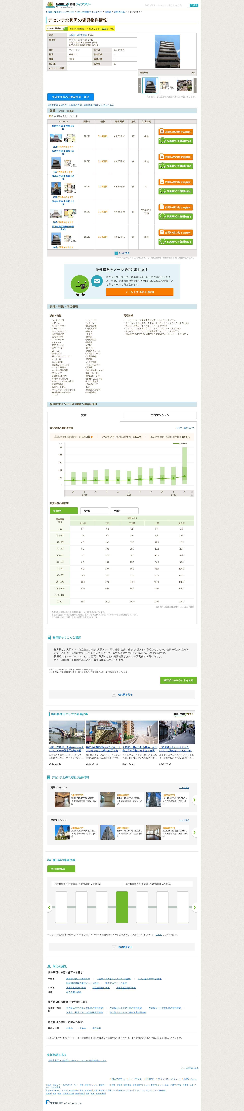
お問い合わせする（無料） (175, 131)
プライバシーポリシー (169, 1079)
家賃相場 (127, 1085)
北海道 (48, 1093)
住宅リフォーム (60, 1090)
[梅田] (122, 907)
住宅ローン (112, 1090)
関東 (59, 1093)
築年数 (87, 511)
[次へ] (194, 800)
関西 (82, 1093)
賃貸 (104, 28)
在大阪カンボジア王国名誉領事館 (126, 1008)
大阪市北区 (119, 12)
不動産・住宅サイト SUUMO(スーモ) (61, 1085)
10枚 (55, 247)
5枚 (55, 172)
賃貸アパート (104, 1085)
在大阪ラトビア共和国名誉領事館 (165, 1008)
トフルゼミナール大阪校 (150, 979)
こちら (159, 934)
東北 (54, 1093)
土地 (192, 1085)
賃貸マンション (91, 1085)
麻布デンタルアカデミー (78, 979)
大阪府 (108, 12)
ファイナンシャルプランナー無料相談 (150, 1090)
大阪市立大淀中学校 (126, 987)
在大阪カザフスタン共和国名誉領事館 (84, 1008)
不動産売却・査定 (76, 1090)
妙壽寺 (69, 1028)
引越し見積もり (100, 1090)
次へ (194, 907)
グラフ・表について (185, 428)
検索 (195, 5)
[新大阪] (61, 907)
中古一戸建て (182, 1085)
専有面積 (57, 511)
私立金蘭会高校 (73, 992)
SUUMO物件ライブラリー (89, 12)
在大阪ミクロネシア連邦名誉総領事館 (128, 1012)
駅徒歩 (117, 511)
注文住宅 (49, 1090)
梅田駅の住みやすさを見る (178, 680)
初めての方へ (118, 1079)
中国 (92, 1093)
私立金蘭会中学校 (101, 987)
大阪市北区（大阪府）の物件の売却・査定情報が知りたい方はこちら (80, 105)
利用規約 (150, 1079)
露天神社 (97, 1028)
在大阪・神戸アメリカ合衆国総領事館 (84, 1012)
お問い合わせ (190, 1079)
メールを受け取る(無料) (139, 291)
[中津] (102, 907)
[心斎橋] (183, 907)
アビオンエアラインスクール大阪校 (114, 979)
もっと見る (184, 787)
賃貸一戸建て (117, 1085)
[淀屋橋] (142, 907)
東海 (77, 1093)
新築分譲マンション (141, 1085)
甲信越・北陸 (68, 1093)
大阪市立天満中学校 (76, 987)
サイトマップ (135, 1079)
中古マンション (157, 1085)
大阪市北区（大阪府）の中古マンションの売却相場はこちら (77, 1060)
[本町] (162, 907)
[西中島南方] (81, 907)
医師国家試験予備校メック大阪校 (82, 983)
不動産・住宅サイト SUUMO (60, 12)
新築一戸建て (170, 1085)
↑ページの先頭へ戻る (189, 1068)
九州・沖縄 (100, 1093)
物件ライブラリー (126, 1090)
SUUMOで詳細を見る (175, 140)
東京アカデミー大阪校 (116, 983)
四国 (87, 1093)
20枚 (55, 197)
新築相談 (88, 1090)
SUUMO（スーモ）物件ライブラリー (68, 5)
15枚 (55, 147)
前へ (49, 907)
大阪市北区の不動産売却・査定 (70, 97)
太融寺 (83, 1028)
